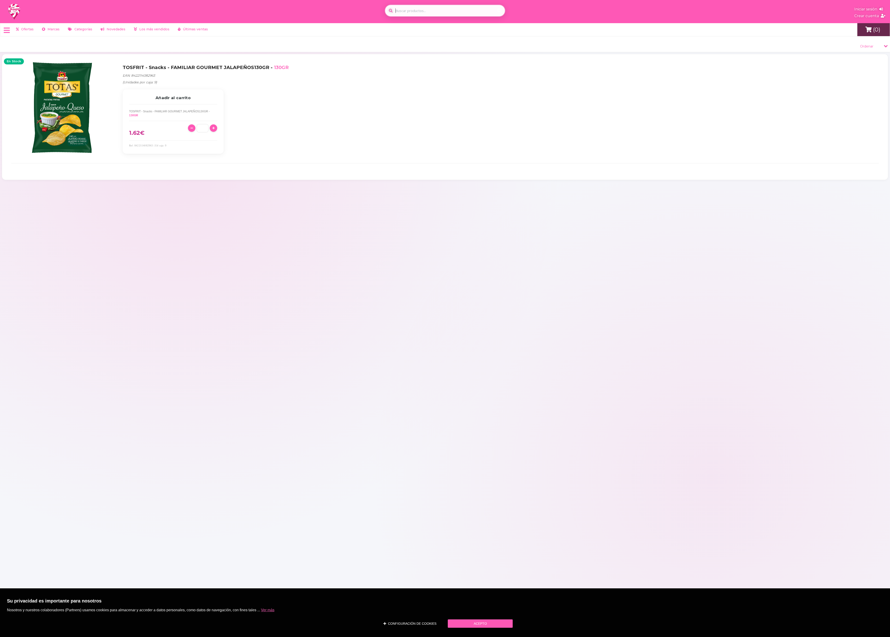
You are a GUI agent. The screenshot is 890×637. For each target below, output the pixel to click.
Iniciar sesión (866, 9)
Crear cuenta (867, 16)
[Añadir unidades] (213, 128)
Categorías (82, 29)
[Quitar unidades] (191, 128)
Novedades (115, 29)
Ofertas (27, 29)
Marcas (53, 29)
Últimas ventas (195, 29)
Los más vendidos (153, 29)
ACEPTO (480, 623)
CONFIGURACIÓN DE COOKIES (411, 623)
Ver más (267, 610)
